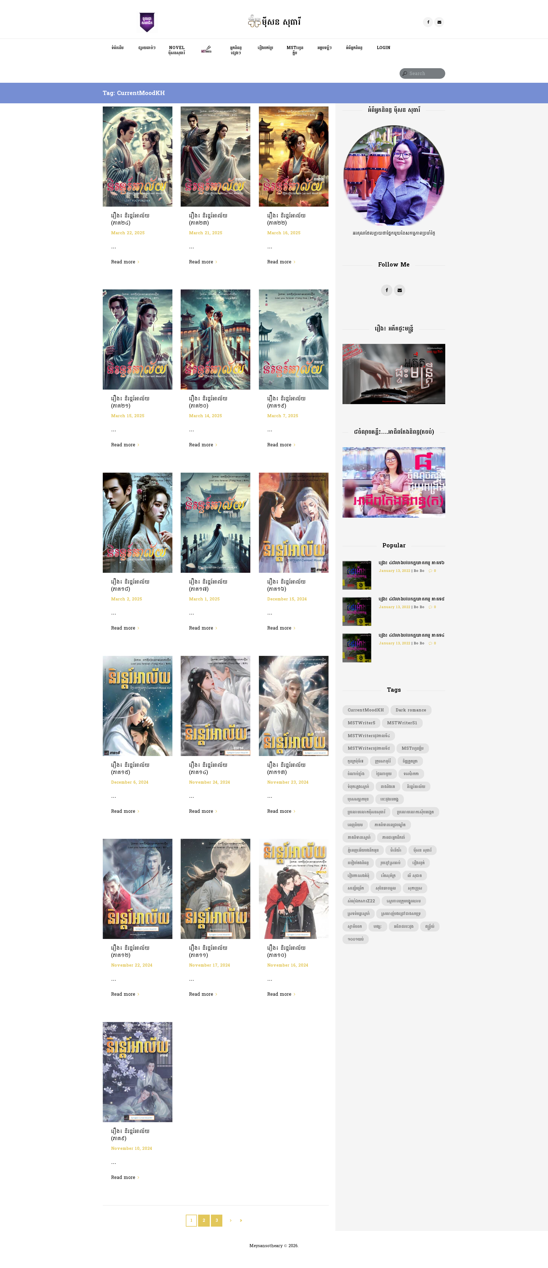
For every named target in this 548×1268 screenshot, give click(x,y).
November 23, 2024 (288, 782)
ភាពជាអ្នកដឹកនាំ (393, 837)
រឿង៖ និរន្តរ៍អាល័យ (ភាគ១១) (208, 951)
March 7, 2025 (282, 416)
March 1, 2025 (204, 599)
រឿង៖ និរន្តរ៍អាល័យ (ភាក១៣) (286, 768)
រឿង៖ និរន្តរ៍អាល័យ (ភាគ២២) (286, 219)
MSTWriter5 (361, 723)
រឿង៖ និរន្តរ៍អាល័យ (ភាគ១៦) (286, 585)
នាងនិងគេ (388, 786)
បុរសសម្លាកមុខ (358, 799)
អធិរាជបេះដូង (404, 926)
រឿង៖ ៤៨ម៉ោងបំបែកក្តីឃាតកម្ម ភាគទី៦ (411, 563)
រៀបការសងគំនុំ (358, 875)
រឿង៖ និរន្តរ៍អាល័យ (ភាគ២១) (130, 402)
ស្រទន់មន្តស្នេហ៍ (359, 913)
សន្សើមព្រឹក (356, 888)
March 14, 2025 (205, 416)
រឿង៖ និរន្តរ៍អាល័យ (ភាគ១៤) (208, 768)
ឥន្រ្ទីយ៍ (429, 926)
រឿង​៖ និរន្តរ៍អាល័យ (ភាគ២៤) (130, 219)
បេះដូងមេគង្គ (389, 799)
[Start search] (404, 73)
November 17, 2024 (209, 965)
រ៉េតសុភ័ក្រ (388, 875)
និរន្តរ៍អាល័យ (416, 786)
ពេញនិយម (355, 824)
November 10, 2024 (131, 1148)
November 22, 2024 (131, 965)
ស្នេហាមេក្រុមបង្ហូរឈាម (404, 901)
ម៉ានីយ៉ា (396, 850)
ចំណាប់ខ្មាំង (356, 773)
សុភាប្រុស (415, 888)
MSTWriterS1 (402, 723)
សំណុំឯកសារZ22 (361, 901)
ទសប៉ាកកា (411, 773)
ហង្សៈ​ (378, 926)
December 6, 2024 (129, 782)
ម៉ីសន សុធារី (423, 850)
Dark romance (411, 710)
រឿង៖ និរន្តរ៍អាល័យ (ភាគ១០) (286, 951)
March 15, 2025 (127, 416)
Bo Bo (419, 571)
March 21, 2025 (205, 233)
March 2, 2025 (126, 599)
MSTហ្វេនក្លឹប (413, 748)
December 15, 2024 (287, 599)
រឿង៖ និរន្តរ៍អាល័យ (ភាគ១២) (130, 951)
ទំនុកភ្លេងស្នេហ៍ (358, 786)
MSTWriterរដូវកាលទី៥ (369, 748)
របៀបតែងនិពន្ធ (358, 862)
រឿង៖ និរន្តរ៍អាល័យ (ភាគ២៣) (208, 219)
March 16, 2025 (284, 233)
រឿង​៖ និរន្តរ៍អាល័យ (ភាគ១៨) (130, 585)
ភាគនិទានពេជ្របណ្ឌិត (390, 824)
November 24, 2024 (209, 782)
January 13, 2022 (394, 571)
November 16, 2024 (287, 965)
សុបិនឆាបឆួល (386, 888)
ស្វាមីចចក (355, 926)
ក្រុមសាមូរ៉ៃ (383, 761)
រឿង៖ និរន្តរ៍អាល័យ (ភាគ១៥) (130, 768)
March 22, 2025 (128, 233)
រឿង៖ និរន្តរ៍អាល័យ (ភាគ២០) (208, 402)
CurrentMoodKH (366, 710)
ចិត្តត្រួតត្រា (410, 761)
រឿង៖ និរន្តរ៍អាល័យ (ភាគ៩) (130, 1134)
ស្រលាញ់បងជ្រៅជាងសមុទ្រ (401, 913)
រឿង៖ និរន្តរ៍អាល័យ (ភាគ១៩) (286, 402)
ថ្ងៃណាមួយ (384, 773)
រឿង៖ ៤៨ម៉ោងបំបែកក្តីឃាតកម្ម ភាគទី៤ (411, 635)
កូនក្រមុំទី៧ (355, 761)
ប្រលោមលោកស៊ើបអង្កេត (415, 812)
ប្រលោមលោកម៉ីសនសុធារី (366, 812)
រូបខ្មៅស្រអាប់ (390, 862)
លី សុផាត (415, 875)
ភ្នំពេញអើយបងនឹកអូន (363, 850)
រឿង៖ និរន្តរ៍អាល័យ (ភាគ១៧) (208, 585)
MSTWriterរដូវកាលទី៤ (369, 735)
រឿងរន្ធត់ (418, 862)
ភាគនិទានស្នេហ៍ (359, 837)
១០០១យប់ (356, 939)
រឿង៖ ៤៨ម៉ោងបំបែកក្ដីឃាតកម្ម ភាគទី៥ (411, 599)
